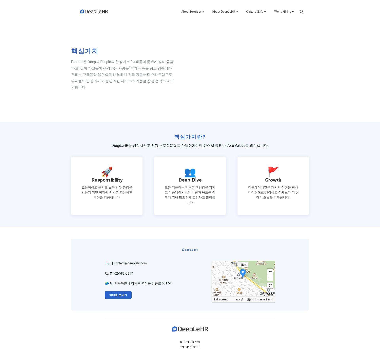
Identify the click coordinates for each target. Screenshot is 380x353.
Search (301, 11)
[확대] (270, 271)
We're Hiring (282, 11)
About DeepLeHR (223, 11)
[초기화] (270, 285)
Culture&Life (254, 11)
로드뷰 (239, 299)
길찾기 (250, 299)
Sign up (184, 346)
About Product (191, 11)
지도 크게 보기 (265, 299)
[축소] (270, 278)
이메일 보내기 (118, 295)
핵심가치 (195, 346)
